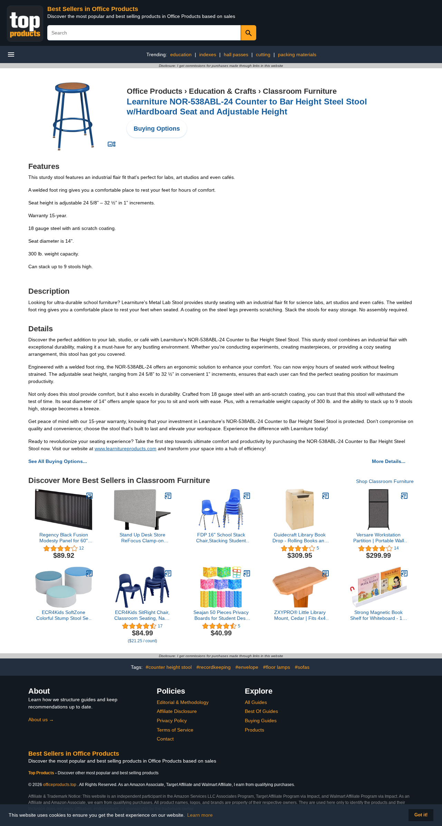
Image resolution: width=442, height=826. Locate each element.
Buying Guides (261, 720)
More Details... (388, 461)
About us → (41, 719)
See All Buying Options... (57, 461)
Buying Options (157, 128)
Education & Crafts (222, 91)
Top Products (41, 772)
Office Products (154, 91)
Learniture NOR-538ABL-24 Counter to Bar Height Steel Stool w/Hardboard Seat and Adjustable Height (247, 106)
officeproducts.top (59, 784)
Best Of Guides (261, 711)
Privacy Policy (172, 720)
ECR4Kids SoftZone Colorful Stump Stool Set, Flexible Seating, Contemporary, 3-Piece (63, 615)
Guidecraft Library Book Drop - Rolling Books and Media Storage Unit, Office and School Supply (299, 538)
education (181, 54)
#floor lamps (276, 667)
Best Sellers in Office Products (92, 9)
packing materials (297, 54)
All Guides (256, 702)
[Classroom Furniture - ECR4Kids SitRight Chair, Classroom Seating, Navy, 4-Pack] (168, 573)
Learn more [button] (200, 815)
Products (254, 730)
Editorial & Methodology (183, 702)
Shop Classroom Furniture (385, 481)
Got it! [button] (420, 815)
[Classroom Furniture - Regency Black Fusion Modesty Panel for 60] (89, 496)
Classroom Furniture (300, 91)
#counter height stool (169, 667)
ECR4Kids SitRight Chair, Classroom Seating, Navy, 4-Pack (142, 615)
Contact (165, 739)
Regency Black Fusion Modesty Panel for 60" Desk (63, 538)
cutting (263, 54)
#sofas (302, 667)
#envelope (247, 667)
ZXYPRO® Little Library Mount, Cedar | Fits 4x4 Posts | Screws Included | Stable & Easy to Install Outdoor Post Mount (299, 615)
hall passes (236, 54)
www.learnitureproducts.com (125, 448)
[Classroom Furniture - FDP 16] (247, 496)
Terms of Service (175, 730)
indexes (207, 54)
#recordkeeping (213, 667)
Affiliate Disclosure (177, 711)
